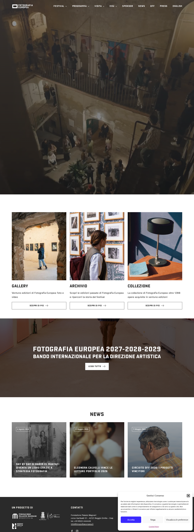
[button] (188, 495)
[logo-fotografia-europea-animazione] (22, 4)
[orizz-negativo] (17, 524)
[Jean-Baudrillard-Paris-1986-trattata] (155, 213)
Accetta (130, 520)
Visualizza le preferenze (177, 520)
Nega (152, 520)
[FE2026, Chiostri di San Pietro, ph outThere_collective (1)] (39, 213)
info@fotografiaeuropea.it (82, 524)
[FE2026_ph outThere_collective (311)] (97, 213)
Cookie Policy (154, 527)
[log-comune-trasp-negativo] (49, 513)
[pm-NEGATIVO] (24, 514)
